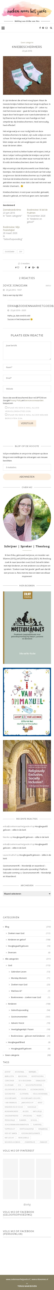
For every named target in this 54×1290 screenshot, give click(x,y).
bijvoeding (22, 1076)
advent (7, 1072)
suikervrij (37, 1124)
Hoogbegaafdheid (29, 1042)
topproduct (10, 1129)
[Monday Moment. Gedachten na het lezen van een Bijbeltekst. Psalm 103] (27, 1189)
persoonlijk (10, 1120)
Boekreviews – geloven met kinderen (30, 1035)
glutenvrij (24, 1094)
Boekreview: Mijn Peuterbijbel (11, 228)
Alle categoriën (28, 958)
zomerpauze (30, 1142)
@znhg (27, 1204)
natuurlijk (37, 1111)
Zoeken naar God (29, 933)
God (29, 965)
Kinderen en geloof (29, 939)
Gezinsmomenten (30, 1016)
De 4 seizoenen (25, 1081)
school (34, 1120)
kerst (40, 1103)
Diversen (29, 952)
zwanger (43, 1142)
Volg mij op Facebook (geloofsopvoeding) (18, 1213)
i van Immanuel (11, 1103)
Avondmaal (19, 1072)
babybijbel (32, 1072)
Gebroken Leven (30, 971)
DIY (20, 251)
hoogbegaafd (10, 1098)
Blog (28, 926)
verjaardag (43, 1129)
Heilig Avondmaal (40, 1094)
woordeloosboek (12, 1142)
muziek (25, 1111)
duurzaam (9, 251)
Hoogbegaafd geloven (29, 946)
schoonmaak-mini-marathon (17, 1124)
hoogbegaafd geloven (30, 1098)
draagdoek (40, 1081)
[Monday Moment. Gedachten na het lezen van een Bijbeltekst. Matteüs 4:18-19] (10, 1189)
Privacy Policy (16, 400)
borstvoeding (38, 1076)
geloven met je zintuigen (15, 1089)
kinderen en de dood (14, 1107)
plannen (22, 1120)
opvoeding (27, 1116)
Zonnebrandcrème (12, 209)
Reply (48, 286)
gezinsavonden (37, 1089)
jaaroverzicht (27, 1103)
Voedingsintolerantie (30, 1133)
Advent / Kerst (30, 1023)
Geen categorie (27, 42)
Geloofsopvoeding (30, 1010)
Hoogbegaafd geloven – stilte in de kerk (31, 837)
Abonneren (27, 476)
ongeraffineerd (11, 1116)
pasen (39, 1116)
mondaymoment (11, 1111)
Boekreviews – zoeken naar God (30, 997)
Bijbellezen (9, 1076)
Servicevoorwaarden (34, 400)
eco (19, 1085)
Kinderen (29, 1003)
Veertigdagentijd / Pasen (30, 1029)
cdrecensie (9, 1081)
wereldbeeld (23, 1138)
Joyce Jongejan (15, 285)
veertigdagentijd (27, 1129)
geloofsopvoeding (34, 1085)
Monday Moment (30, 978)
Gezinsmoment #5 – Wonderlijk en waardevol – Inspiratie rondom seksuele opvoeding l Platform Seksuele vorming (25, 869)
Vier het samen (11, 1133)
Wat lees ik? (30, 991)
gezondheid (10, 1094)
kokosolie (31, 1107)
